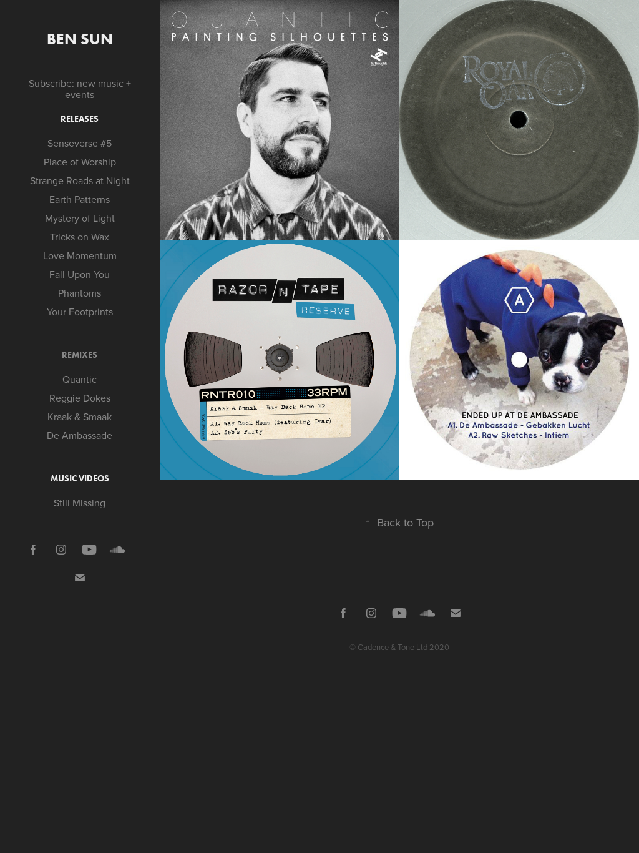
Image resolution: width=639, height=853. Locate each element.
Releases (80, 119)
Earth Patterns (79, 199)
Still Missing (79, 503)
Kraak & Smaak (79, 416)
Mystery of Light (80, 218)
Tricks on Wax (79, 237)
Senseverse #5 (79, 143)
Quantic (79, 379)
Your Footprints (80, 311)
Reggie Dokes (79, 398)
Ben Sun (80, 39)
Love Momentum (80, 255)
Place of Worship (80, 162)
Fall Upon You (79, 274)
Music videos (80, 478)
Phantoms (79, 293)
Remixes (79, 355)
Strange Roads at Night (80, 180)
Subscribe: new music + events (80, 88)
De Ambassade (79, 435)
